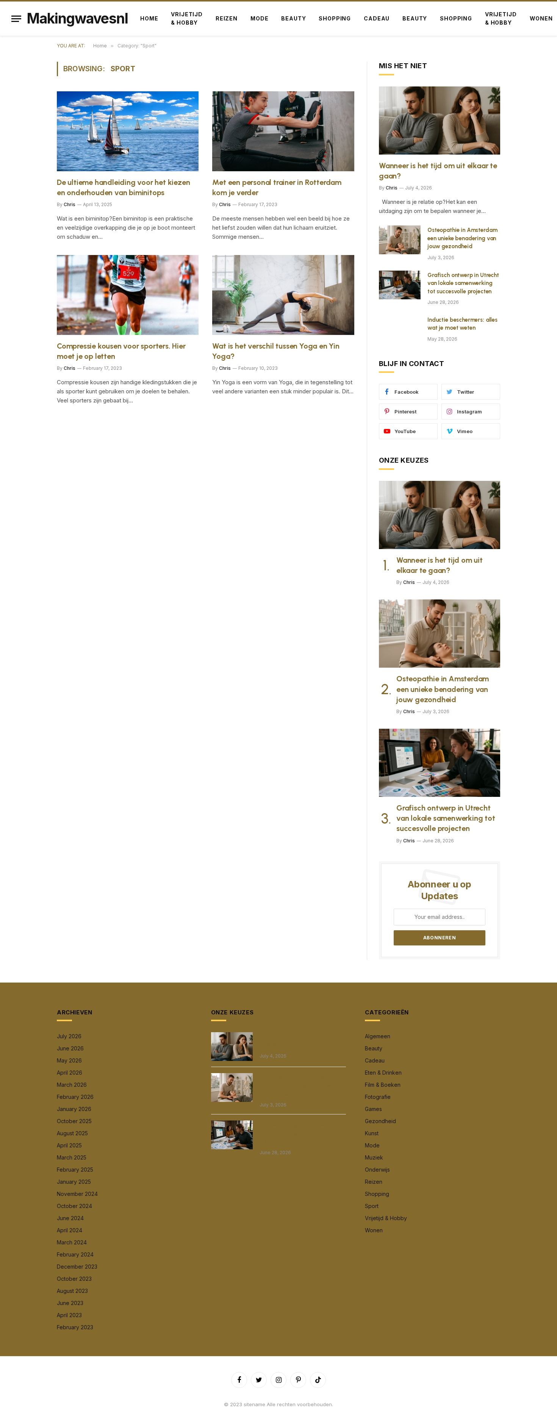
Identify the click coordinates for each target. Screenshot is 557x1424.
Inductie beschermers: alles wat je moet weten (462, 323)
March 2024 (72, 1242)
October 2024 (74, 1206)
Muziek (374, 1157)
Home (149, 18)
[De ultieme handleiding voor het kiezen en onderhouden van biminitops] (128, 131)
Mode (259, 18)
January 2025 (74, 1181)
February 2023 (75, 1327)
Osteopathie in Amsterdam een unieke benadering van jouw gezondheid (462, 238)
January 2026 (74, 1109)
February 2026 (75, 1097)
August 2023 (72, 1291)
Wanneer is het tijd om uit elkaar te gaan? (438, 170)
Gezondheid (380, 1121)
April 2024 (69, 1230)
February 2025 (75, 1169)
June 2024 (70, 1218)
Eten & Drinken (383, 1072)
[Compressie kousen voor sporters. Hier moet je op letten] (128, 295)
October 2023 (74, 1278)
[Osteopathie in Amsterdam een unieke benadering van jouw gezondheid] (400, 239)
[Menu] (16, 18)
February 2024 (75, 1254)
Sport (372, 1206)
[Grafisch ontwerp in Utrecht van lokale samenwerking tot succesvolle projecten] (400, 285)
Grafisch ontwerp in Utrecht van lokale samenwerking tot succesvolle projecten (463, 283)
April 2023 (69, 1315)
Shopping (335, 18)
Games (373, 1109)
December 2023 (77, 1266)
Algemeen (377, 1036)
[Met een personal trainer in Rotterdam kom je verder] (283, 131)
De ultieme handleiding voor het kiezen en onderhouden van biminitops (123, 187)
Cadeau (377, 18)
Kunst (372, 1133)
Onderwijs (377, 1169)
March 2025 (71, 1157)
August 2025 (72, 1133)
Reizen (227, 18)
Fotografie (378, 1097)
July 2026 (69, 1036)
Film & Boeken (383, 1084)
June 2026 (70, 1048)
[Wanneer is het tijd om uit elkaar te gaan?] (439, 120)
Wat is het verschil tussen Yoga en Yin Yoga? (275, 351)
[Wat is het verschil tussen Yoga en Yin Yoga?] (283, 295)
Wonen (374, 1230)
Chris (69, 204)
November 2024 (77, 1194)
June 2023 (70, 1303)
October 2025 (74, 1121)
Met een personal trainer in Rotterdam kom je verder (276, 187)
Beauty (293, 18)
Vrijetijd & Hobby (187, 18)
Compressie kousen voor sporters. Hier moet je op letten (121, 351)
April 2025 (69, 1145)
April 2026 (69, 1072)
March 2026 (72, 1084)
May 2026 (69, 1060)
